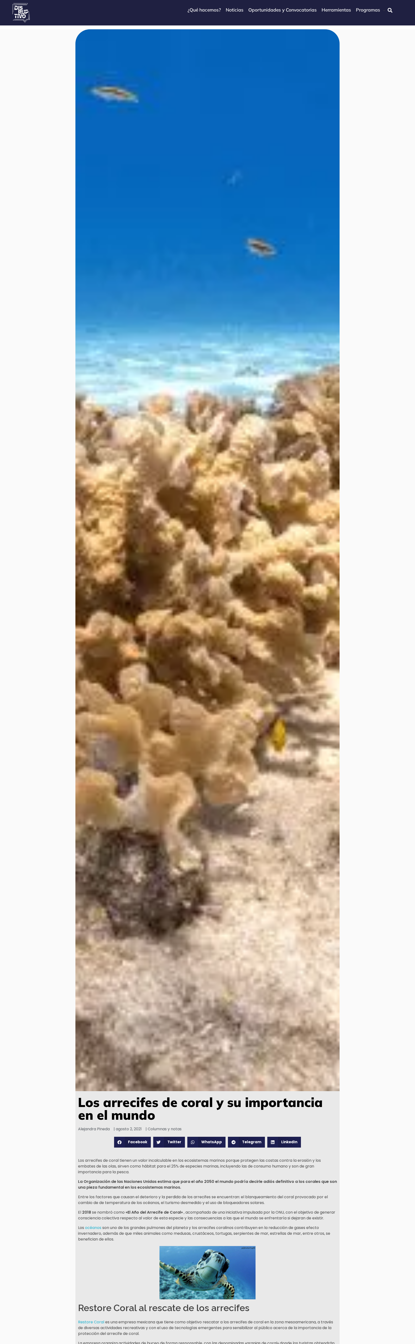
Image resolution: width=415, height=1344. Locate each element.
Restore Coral (91, 1322)
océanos (93, 1227)
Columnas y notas (165, 1129)
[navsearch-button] (390, 10)
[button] (132, 1142)
